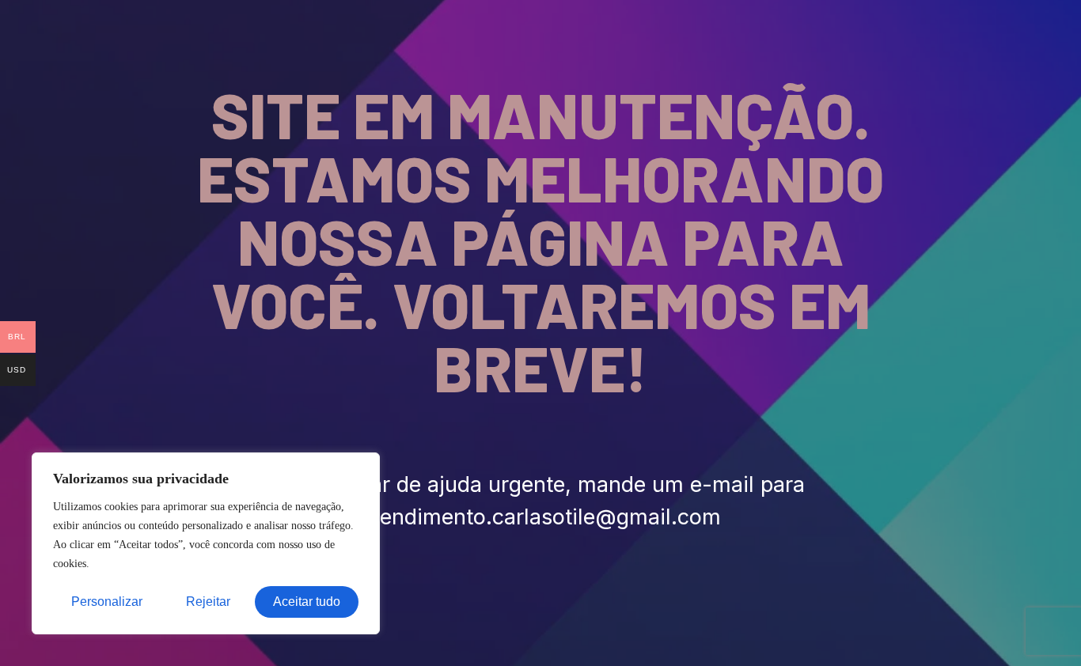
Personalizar (106, 601)
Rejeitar (208, 601)
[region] (206, 543)
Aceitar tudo (306, 601)
